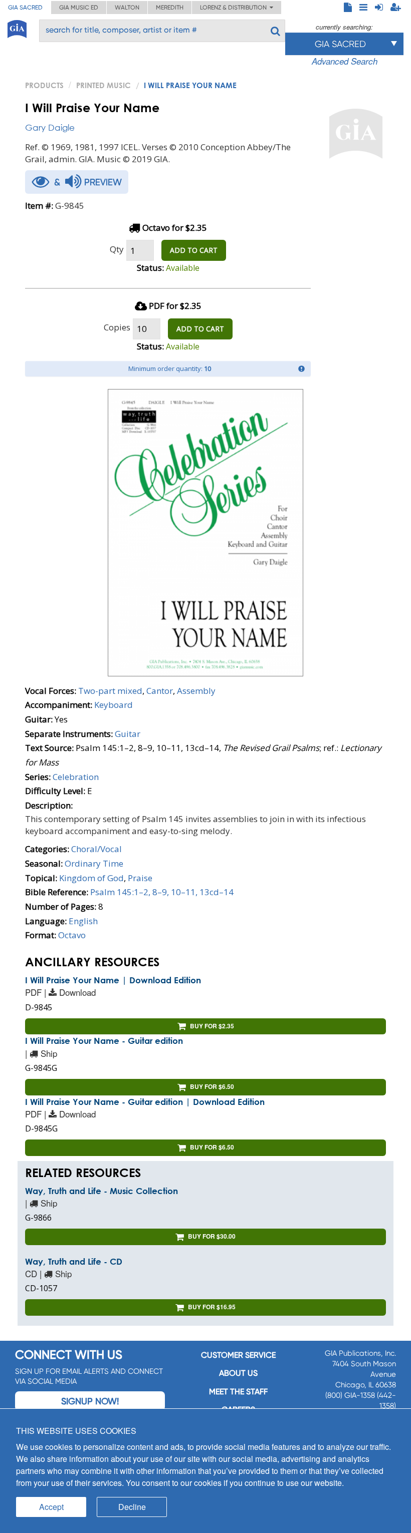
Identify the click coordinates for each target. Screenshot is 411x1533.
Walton (127, 7)
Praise (140, 878)
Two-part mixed (110, 690)
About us (238, 1373)
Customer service (238, 1355)
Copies (117, 327)
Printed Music (103, 85)
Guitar (127, 733)
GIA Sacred (25, 7)
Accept (51, 1506)
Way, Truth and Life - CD (73, 1261)
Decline (132, 1506)
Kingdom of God (91, 878)
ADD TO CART (194, 250)
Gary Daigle (50, 127)
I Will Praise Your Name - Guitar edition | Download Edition (145, 1101)
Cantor (159, 690)
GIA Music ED (78, 7)
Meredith (169, 7)
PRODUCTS (44, 85)
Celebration (76, 777)
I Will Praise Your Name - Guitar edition (104, 1040)
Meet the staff (238, 1391)
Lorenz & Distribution (235, 7)
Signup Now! (90, 1401)
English (83, 921)
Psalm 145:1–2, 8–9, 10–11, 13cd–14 (162, 892)
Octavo (72, 935)
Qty (117, 249)
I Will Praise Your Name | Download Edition (113, 980)
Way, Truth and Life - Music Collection (101, 1191)
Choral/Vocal (96, 849)
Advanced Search (344, 61)
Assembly (196, 690)
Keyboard (113, 704)
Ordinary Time (94, 863)
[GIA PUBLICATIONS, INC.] (17, 27)
